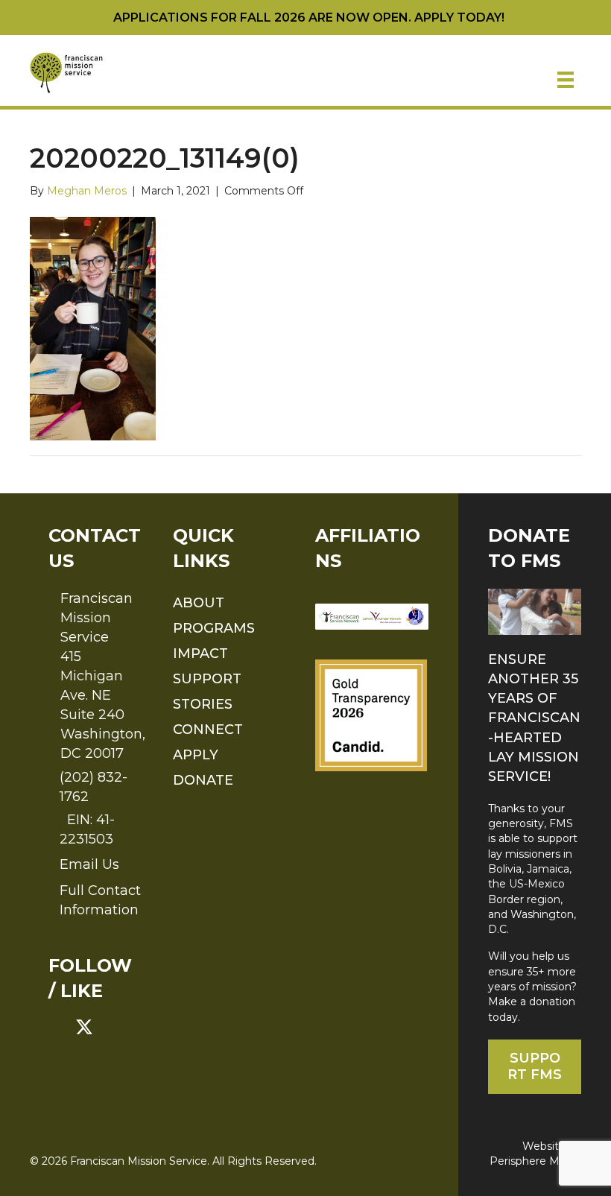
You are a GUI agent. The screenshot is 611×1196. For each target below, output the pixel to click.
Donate (203, 780)
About (198, 603)
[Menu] (565, 79)
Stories (202, 704)
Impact (200, 653)
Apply (195, 755)
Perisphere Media (535, 1161)
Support (207, 679)
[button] (57, 1027)
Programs (214, 628)
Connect (208, 729)
